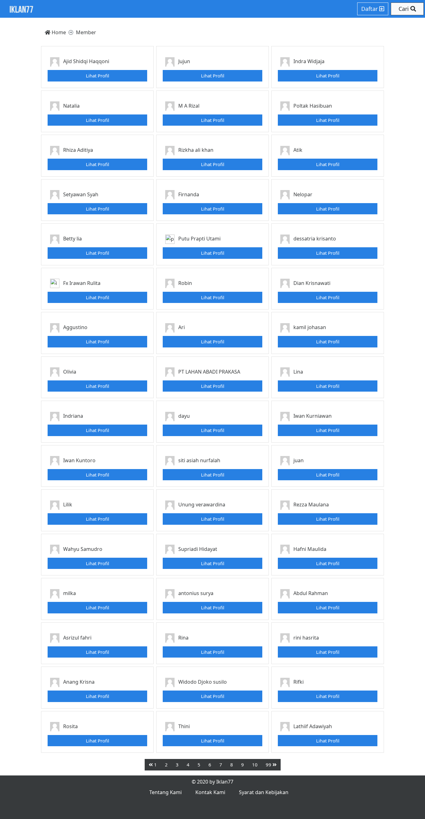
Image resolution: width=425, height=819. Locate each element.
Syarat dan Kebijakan (263, 792)
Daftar (370, 8)
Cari (404, 8)
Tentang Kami (165, 792)
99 (269, 764)
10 (255, 764)
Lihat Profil (97, 75)
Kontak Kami (210, 792)
